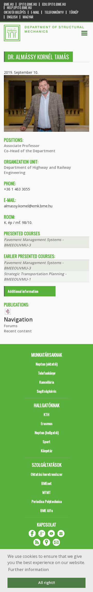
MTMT (46, 492)
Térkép (74, 12)
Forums (10, 325)
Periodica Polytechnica (47, 501)
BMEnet (46, 483)
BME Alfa (46, 510)
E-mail (35, 12)
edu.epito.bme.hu (54, 4)
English (12, 17)
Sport (46, 441)
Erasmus (46, 423)
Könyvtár (46, 450)
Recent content (18, 330)
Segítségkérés (46, 391)
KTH (46, 414)
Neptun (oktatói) (47, 364)
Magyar (28, 17)
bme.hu (9, 4)
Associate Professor (22, 145)
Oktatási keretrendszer (47, 474)
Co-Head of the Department (29, 150)
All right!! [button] (46, 582)
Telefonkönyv (54, 12)
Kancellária (46, 382)
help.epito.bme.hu (19, 7)
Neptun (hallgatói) (47, 432)
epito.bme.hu (28, 4)
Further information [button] (28, 569)
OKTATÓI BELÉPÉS (15, 12)
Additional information (23, 291)
